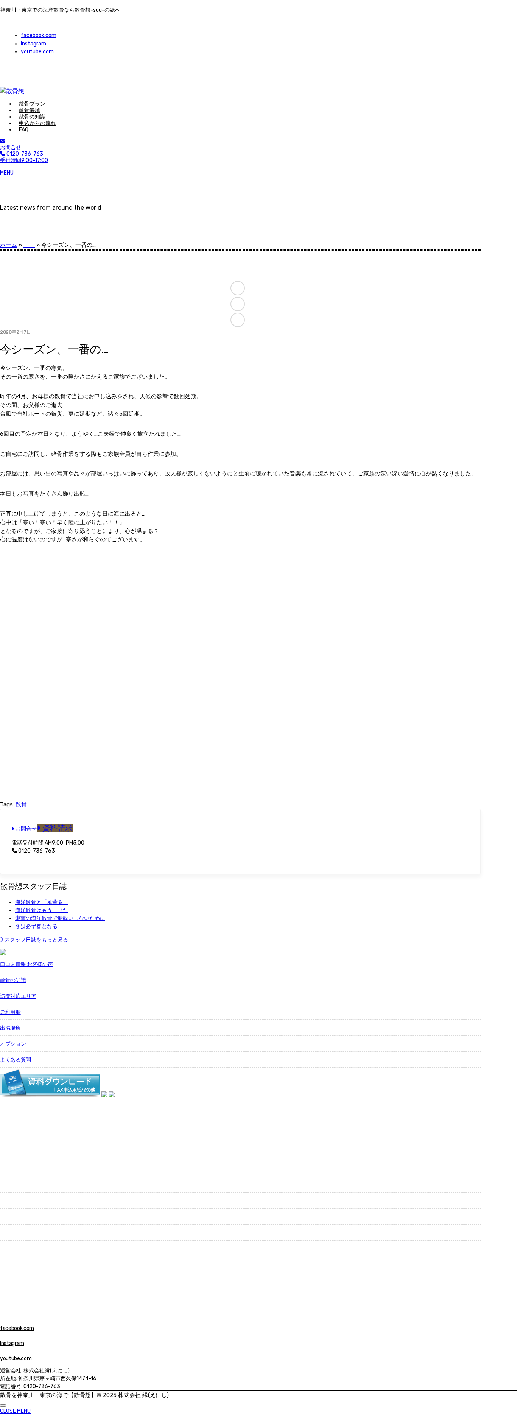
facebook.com (38, 35)
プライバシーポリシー (26, 1312)
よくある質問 (15, 1060)
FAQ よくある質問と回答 (28, 1248)
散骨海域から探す (20, 1137)
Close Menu (15, 1411)
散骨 (21, 804)
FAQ (23, 129)
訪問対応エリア (18, 996)
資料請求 (56, 828)
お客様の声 (13, 1233)
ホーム (8, 245)
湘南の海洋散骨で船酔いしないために (60, 918)
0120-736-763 (36, 851)
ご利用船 (10, 1012)
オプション (13, 1044)
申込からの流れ (37, 123)
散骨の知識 (13, 980)
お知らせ (10, 1280)
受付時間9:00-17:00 (24, 157)
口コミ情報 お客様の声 (26, 964)
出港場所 (10, 1028)
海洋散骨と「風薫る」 (41, 902)
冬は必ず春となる (36, 926)
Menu (7, 173)
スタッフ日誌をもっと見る (35, 940)
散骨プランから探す (23, 1153)
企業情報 (10, 1264)
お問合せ (10, 147)
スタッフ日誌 (15, 1296)
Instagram (33, 44)
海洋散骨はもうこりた (41, 910)
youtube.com (37, 51)
